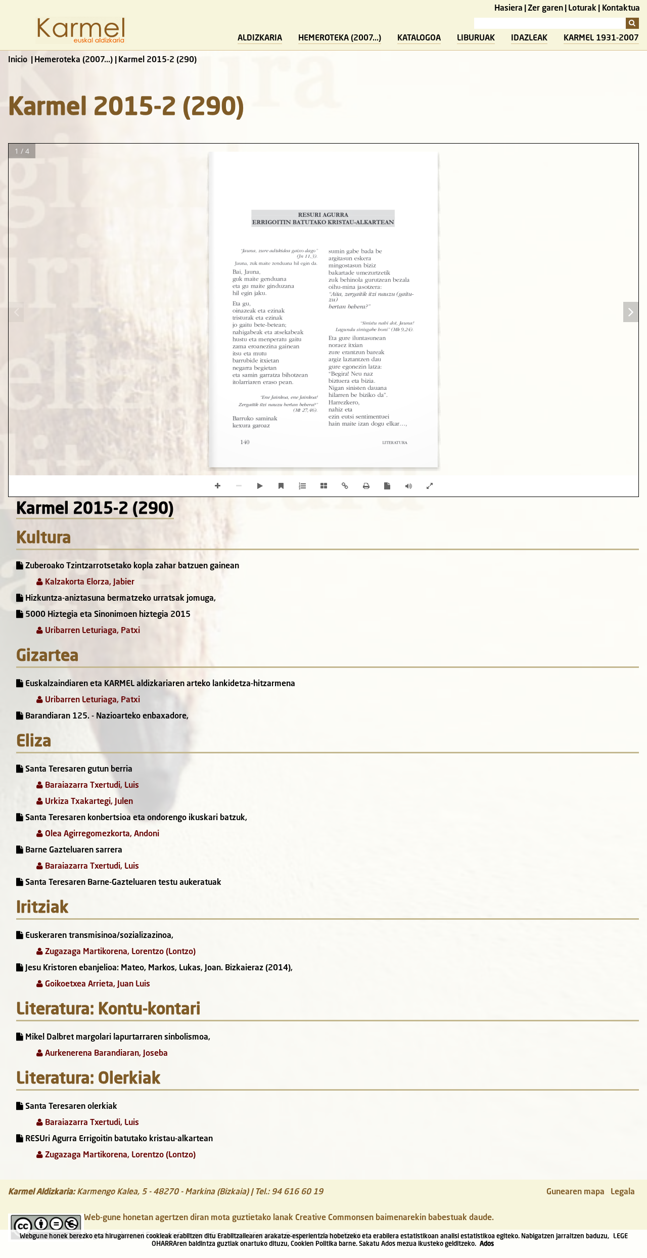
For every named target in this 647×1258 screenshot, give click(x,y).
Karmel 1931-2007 (601, 38)
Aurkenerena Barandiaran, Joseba (105, 1054)
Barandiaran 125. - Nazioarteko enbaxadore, (106, 716)
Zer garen (545, 9)
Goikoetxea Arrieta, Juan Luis (96, 984)
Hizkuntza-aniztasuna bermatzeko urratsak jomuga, (119, 599)
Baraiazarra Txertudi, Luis (91, 786)
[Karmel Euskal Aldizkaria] (80, 42)
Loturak (582, 9)
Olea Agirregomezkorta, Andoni (101, 834)
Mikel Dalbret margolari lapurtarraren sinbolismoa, (116, 1038)
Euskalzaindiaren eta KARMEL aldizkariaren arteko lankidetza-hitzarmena (159, 684)
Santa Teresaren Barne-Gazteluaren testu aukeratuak (122, 883)
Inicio (17, 60)
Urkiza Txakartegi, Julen (88, 802)
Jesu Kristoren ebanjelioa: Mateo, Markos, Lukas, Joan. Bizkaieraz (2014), (158, 968)
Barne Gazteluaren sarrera (72, 850)
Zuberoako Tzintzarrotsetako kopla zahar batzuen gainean (131, 566)
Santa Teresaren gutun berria (77, 770)
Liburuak (476, 38)
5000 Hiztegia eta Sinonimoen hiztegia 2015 (107, 615)
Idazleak (529, 38)
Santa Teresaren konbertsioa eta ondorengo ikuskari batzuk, (135, 818)
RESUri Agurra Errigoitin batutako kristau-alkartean (118, 1139)
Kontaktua (621, 9)
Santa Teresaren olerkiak (70, 1107)
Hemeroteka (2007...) (339, 38)
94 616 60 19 (297, 1192)
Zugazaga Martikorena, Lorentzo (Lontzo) (119, 952)
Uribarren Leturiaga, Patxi (91, 631)
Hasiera (508, 9)
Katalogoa (419, 38)
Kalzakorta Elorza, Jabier (88, 582)
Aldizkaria (260, 38)
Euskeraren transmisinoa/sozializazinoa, (98, 936)
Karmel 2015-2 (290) (95, 510)
